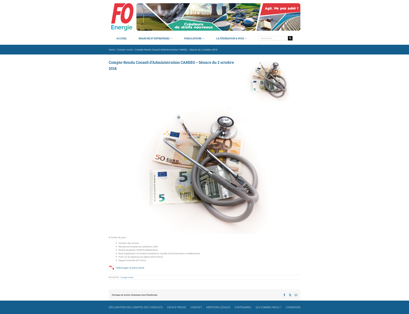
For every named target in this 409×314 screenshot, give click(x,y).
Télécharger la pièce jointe (130, 267)
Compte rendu (126, 277)
